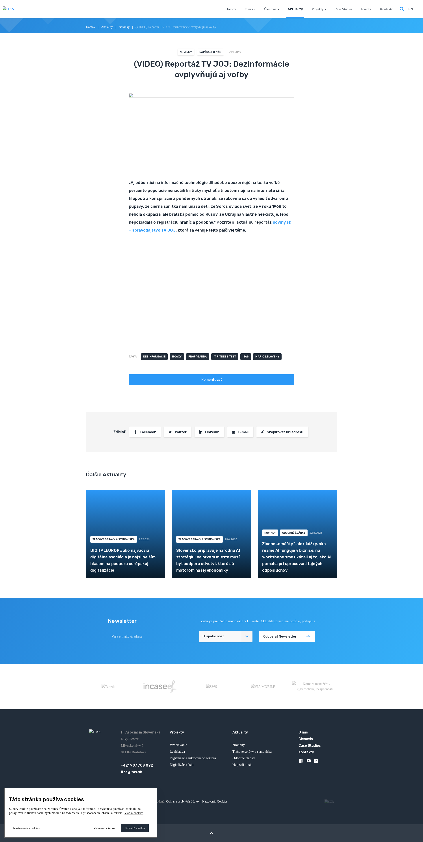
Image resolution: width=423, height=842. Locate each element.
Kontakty (386, 9)
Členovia (270, 9)
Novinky (124, 27)
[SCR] (329, 801)
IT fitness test (224, 356)
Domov (230, 9)
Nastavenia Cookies (215, 801)
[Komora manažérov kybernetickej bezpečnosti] (314, 686)
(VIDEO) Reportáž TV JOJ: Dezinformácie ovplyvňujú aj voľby (175, 27)
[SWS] (211, 686)
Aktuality (295, 9)
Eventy (366, 9)
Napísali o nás (210, 52)
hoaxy (177, 356)
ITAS (246, 356)
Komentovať (211, 380)
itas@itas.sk (131, 772)
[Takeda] (108, 686)
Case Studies (343, 9)
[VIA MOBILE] (263, 686)
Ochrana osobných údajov (183, 801)
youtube (310, 762)
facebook (302, 762)
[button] (225, 636)
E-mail (243, 432)
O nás (249, 9)
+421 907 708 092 (137, 765)
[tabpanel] (126, 533)
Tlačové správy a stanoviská (114, 539)
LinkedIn (212, 432)
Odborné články (293, 532)
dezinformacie (154, 356)
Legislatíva (177, 751)
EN (410, 9)
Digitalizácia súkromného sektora (193, 758)
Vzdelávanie (178, 745)
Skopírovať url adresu (285, 432)
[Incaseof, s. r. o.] (159, 686)
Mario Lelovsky (267, 356)
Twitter (180, 432)
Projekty (317, 9)
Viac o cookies (133, 813)
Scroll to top (211, 833)
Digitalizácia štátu (182, 765)
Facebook (148, 432)
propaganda (197, 356)
